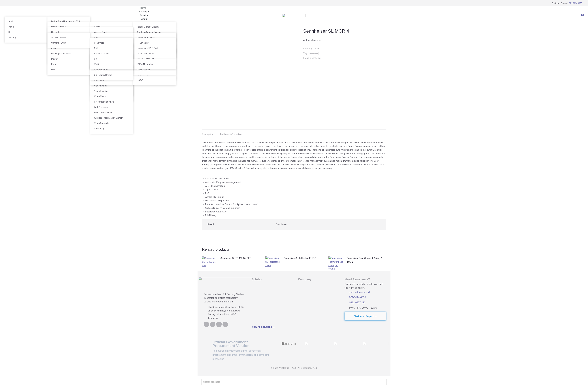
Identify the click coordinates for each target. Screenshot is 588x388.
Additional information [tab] (231, 134)
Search (383, 382)
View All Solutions (263, 326)
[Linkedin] (206, 324)
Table (316, 48)
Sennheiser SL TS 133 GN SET (236, 258)
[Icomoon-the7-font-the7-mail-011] (225, 324)
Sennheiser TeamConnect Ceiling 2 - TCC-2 (365, 260)
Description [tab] (207, 134)
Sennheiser (313, 53)
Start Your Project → (365, 316)
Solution (257, 279)
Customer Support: (567, 3)
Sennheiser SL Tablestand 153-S (300, 258)
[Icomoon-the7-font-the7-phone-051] (212, 324)
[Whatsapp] (219, 324)
